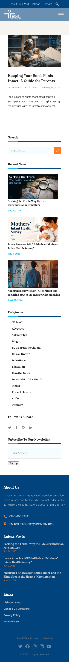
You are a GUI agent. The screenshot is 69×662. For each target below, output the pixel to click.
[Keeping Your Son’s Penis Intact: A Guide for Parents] (34, 51)
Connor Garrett (19, 87)
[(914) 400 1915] (5, 516)
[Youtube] (49, 646)
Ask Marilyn (19, 335)
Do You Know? (21, 354)
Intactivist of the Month (27, 379)
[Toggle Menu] (61, 14)
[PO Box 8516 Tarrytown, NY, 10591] (5, 523)
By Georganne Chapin (26, 347)
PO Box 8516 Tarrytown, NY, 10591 (32, 524)
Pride (15, 398)
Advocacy (18, 328)
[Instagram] (34, 646)
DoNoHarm (19, 360)
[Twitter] (20, 646)
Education (18, 366)
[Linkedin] (41, 646)
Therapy (17, 404)
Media (16, 385)
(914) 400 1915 (18, 516)
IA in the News (21, 373)
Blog (34, 87)
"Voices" (17, 322)
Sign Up (13, 463)
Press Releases (21, 392)
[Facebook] (27, 646)
